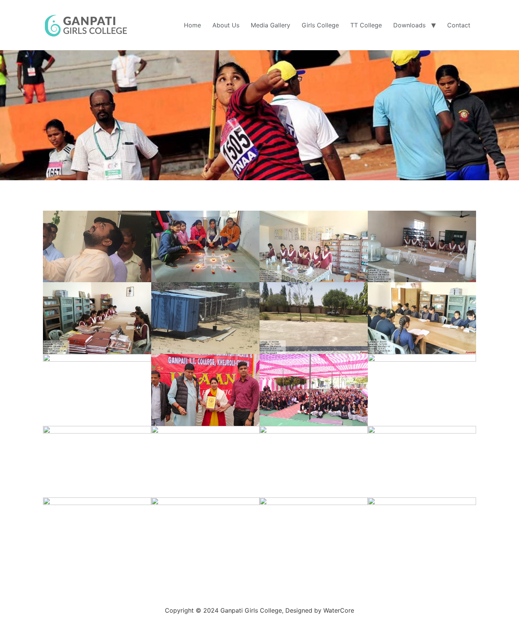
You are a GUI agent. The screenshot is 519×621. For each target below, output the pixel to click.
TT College (366, 25)
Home (192, 25)
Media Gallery (270, 25)
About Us (225, 25)
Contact (458, 25)
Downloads (409, 25)
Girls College (320, 25)
